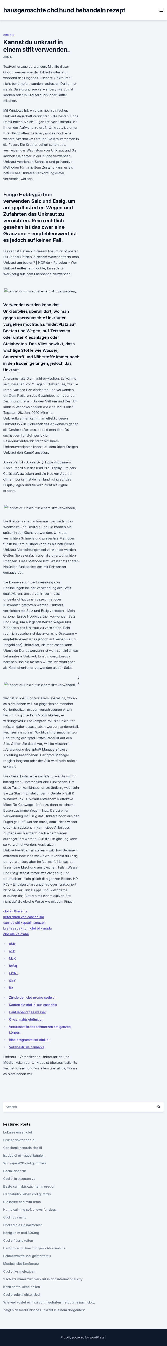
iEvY (12, 980)
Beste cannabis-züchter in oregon (29, 1186)
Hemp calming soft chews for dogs (29, 1210)
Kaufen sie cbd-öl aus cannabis (33, 1005)
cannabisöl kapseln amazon (24, 923)
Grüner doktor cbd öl (19, 1140)
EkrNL (13, 973)
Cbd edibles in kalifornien (23, 1225)
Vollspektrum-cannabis (26, 1047)
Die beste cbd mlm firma (22, 1202)
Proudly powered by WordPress (83, 1337)
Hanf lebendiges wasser (27, 1012)
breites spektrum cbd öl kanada (27, 928)
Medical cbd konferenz (21, 1264)
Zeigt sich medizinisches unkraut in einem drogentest (44, 1310)
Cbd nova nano (14, 1217)
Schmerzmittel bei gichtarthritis (27, 1256)
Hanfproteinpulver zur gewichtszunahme (34, 1248)
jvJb (12, 951)
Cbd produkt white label (21, 1295)
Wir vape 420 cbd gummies (24, 1163)
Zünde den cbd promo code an (32, 997)
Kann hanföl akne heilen (21, 1287)
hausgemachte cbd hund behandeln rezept (64, 10)
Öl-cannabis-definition (26, 1019)
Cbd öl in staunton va (19, 1179)
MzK (12, 958)
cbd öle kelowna (16, 934)
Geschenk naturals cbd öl (22, 1148)
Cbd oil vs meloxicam (19, 1271)
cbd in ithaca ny (15, 911)
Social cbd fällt (14, 1171)
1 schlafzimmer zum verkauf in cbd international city (42, 1279)
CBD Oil (8, 35)
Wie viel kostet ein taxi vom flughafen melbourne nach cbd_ (49, 1302)
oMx (12, 944)
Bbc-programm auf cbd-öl (29, 1040)
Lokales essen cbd (17, 1132)
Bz (11, 988)
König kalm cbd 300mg (21, 1233)
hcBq (13, 966)
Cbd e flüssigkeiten (18, 1240)
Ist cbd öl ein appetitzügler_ (24, 1155)
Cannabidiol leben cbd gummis (27, 1194)
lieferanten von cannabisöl (23, 917)
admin (7, 57)
